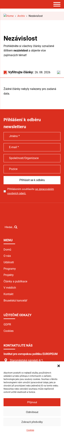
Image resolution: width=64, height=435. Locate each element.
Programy (10, 268)
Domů (7, 249)
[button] (58, 366)
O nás (7, 256)
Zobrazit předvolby (32, 421)
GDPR (7, 324)
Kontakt (8, 294)
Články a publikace (15, 281)
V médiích (10, 287)
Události (9, 262)
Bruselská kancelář (15, 300)
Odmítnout (32, 412)
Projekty (9, 275)
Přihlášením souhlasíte (30, 191)
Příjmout (32, 402)
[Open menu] (56, 4)
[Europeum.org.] (9, 16)
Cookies (30, 430)
